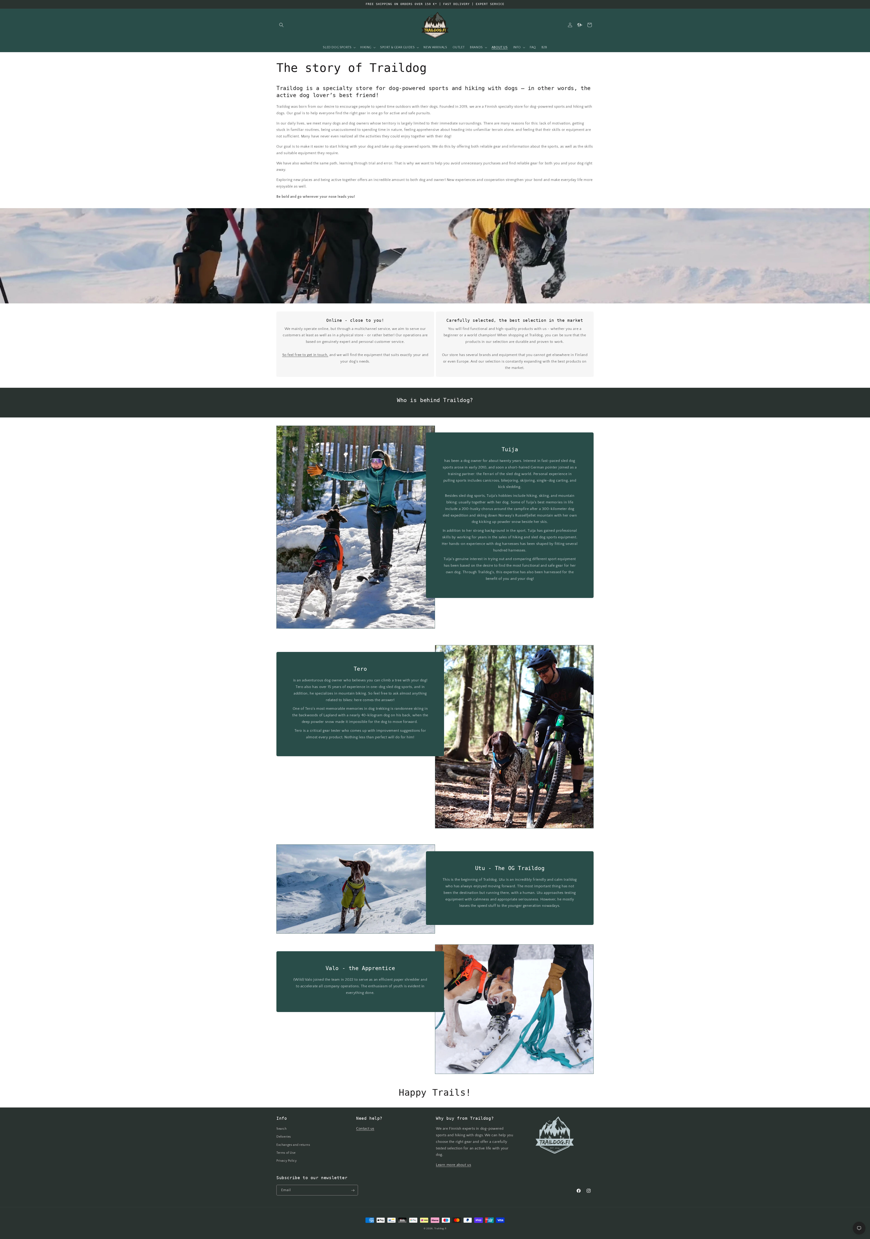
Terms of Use (285, 1153)
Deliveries (283, 1137)
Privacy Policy (286, 1161)
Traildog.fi (440, 1228)
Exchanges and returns (293, 1145)
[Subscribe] (353, 1190)
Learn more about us (453, 1165)
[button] (281, 25)
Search (281, 1129)
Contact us (365, 1129)
